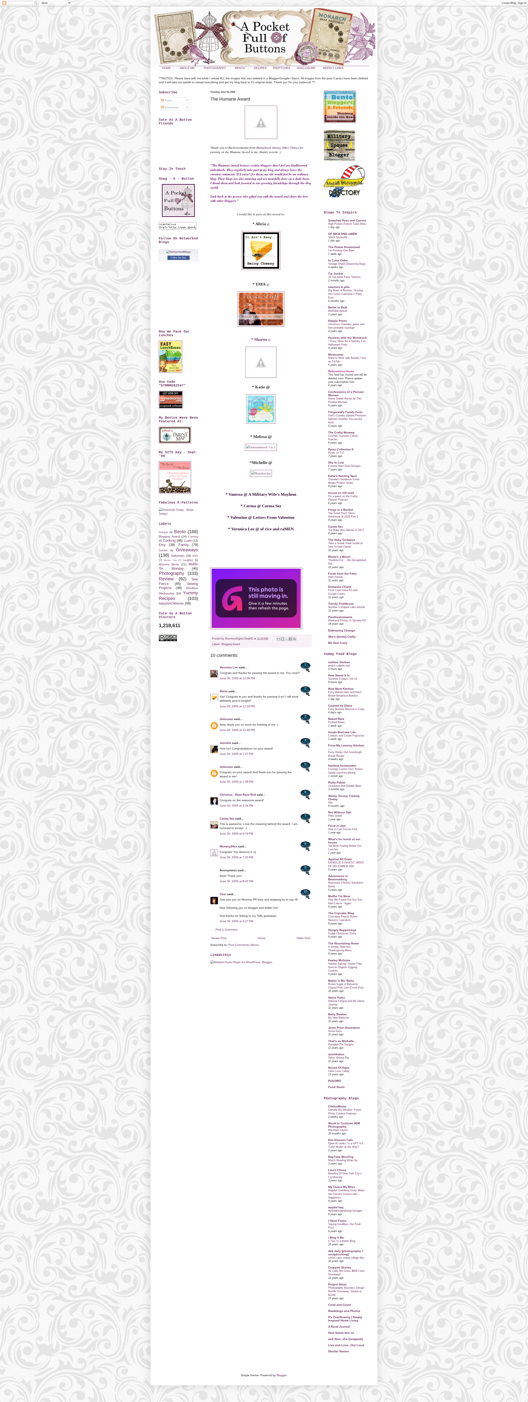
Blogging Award (231, 644)
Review (166, 578)
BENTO (240, 68)
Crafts (188, 540)
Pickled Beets (336, 722)
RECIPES (260, 68)
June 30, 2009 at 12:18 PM (237, 706)
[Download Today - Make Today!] (178, 513)
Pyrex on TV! (336, 452)
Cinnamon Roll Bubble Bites (345, 785)
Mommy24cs (228, 846)
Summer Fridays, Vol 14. (343, 678)
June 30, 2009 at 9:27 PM (236, 921)
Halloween (178, 555)
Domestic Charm (339, 586)
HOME (166, 68)
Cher (223, 894)
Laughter (188, 560)
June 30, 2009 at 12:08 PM (237, 678)
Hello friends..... (337, 577)
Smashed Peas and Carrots (347, 220)
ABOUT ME (187, 68)
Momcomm (335, 354)
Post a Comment (226, 929)
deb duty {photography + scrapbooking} (345, 1252)
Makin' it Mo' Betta (341, 980)
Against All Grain (340, 859)
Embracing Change (341, 630)
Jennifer (225, 743)
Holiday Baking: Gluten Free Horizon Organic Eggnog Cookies (345, 967)
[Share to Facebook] (290, 639)
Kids (195, 555)
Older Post (303, 938)
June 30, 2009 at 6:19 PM (236, 833)
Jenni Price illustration (344, 1027)
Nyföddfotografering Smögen (345, 1210)
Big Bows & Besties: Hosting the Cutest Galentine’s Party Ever (345, 294)
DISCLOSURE (306, 68)
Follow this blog (178, 257)
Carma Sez (227, 818)
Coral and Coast (339, 1304)
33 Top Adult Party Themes (344, 277)
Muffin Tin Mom (339, 896)
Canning (193, 536)
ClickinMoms (337, 1106)
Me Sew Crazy (338, 642)
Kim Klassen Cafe (340, 1140)
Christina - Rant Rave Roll (238, 794)
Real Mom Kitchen (341, 688)
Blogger (281, 1375)
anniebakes (336, 1054)
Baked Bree (336, 718)
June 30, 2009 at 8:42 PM (236, 881)
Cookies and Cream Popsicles (346, 735)
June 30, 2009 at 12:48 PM (237, 730)
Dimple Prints (337, 320)
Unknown (226, 719)
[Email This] (279, 639)
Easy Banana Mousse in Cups (346, 709)
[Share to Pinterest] (294, 639)
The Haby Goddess (341, 539)
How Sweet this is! (341, 1332)
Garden (163, 550)
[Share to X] (286, 639)
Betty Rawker (337, 1014)
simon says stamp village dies (346, 1257)
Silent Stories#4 (337, 237)
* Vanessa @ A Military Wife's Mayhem (260, 494)
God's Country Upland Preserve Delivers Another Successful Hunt (347, 419)
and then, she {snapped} (345, 1339)
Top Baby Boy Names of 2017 (346, 530)
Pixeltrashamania (340, 617)
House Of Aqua (338, 1067)
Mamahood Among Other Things (277, 147)
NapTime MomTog (341, 1156)
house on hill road (341, 492)
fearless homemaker (342, 765)
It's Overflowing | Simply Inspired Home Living (345, 1318)
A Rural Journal (339, 1326)
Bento (180, 531)
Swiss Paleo (336, 997)
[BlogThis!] (282, 639)
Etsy (162, 545)
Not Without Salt (339, 812)
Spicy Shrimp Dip (338, 1057)
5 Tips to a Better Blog (341, 1241)
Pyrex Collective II (340, 449)
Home (261, 938)
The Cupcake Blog (341, 913)
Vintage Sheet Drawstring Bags (346, 263)
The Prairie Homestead (344, 247)
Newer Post (218, 938)
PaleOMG (334, 1080)
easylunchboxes (171, 603)
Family (183, 545)
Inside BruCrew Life (342, 732)
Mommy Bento (169, 564)
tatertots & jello (339, 287)
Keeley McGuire (339, 960)
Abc (330, 802)
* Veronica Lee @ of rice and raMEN (261, 529)
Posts (168, 100)
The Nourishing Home (343, 943)
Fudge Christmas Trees (342, 933)
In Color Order (338, 260)
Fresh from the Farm (342, 573)
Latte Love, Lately (339, 1071)
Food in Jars (337, 825)
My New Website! (338, 1017)
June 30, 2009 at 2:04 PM (236, 805)
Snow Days (335, 1031)
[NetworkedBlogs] (178, 251)
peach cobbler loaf (339, 665)
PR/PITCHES (281, 68)
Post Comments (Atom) (243, 944)
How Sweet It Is (339, 675)
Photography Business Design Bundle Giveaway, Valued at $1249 (346, 1291)
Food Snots (336, 1087)
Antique (163, 532)
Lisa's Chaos (337, 1170)
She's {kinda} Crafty (342, 636)
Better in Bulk (337, 307)
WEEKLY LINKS (333, 68)
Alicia (223, 691)
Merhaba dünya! (337, 310)
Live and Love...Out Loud (346, 1345)
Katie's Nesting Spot (342, 476)
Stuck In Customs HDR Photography (344, 1125)
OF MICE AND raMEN (342, 233)
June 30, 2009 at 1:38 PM (236, 781)
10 (305, 891)
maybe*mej (335, 1207)
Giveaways (187, 549)
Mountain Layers (338, 1129)
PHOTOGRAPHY (215, 68)
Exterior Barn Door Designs (344, 465)
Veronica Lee (229, 667)
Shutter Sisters (338, 1351)
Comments (171, 107)
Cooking (169, 540)
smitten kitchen (339, 662)
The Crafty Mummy (341, 432)
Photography (171, 573)
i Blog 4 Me (336, 1237)
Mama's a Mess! (339, 556)
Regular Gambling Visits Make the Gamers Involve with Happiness (346, 1194)
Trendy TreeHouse (341, 603)
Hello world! (335, 815)
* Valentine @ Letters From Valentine (261, 517)
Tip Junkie (335, 273)
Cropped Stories (339, 1267)
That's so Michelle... (342, 1041)
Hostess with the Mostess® (347, 337)
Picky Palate (336, 782)
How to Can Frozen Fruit (342, 829)
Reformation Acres (341, 371)
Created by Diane (340, 705)
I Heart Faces (337, 1220)
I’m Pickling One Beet (341, 250)
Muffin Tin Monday (178, 566)
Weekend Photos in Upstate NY (347, 620)
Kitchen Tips (170, 560)
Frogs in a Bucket (340, 509)
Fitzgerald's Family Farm (345, 412)
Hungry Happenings (342, 930)
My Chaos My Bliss (341, 1187)
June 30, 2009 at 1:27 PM (236, 753)
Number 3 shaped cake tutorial (346, 607)
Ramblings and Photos (344, 1311)
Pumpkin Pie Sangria (340, 1044)
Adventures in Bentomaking (338, 877)
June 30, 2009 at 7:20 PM (236, 857)
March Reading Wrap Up (342, 1160)
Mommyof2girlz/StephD (239, 638)
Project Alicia (337, 1284)
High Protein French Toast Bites (347, 223)
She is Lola (336, 462)
